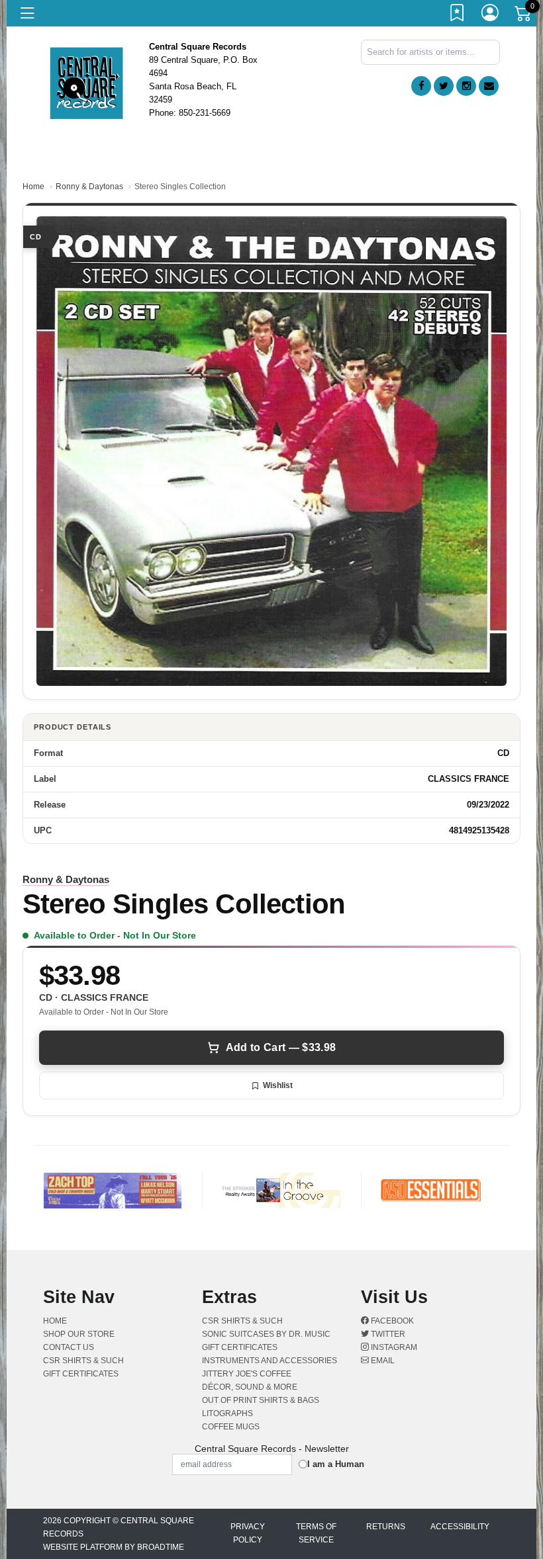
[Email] (488, 86)
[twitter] (443, 86)
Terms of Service (316, 1533)
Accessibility (459, 1526)
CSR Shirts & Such (83, 1360)
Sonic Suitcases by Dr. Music (266, 1334)
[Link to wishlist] (457, 15)
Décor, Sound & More (249, 1387)
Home (33, 186)
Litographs (227, 1413)
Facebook (391, 1321)
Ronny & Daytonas (89, 186)
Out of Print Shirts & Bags (260, 1400)
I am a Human (335, 1464)
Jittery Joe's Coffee (246, 1373)
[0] (523, 15)
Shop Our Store (79, 1334)
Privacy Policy (247, 1533)
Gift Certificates (81, 1373)
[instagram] (466, 86)
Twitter (387, 1334)
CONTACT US (68, 1347)
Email (382, 1360)
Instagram (393, 1347)
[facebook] (421, 86)
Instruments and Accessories (269, 1360)
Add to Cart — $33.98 (281, 1047)
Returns (385, 1526)
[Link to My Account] (490, 15)
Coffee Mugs (231, 1426)
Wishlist (278, 1085)
